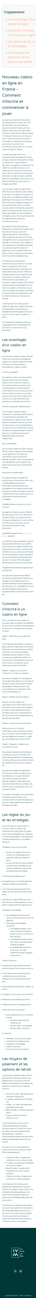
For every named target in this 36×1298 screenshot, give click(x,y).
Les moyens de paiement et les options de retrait (20, 57)
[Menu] (33, 3)
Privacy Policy (18, 1287)
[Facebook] (15, 1271)
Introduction (18, 1234)
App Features (18, 1241)
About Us (18, 1237)
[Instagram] (20, 1271)
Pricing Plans (18, 1280)
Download (18, 1283)
